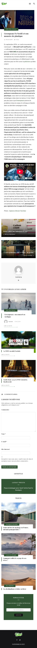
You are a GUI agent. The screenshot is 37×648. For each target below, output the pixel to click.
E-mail (4, 441)
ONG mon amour (11, 29)
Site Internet (5, 449)
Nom (3, 434)
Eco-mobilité (9, 585)
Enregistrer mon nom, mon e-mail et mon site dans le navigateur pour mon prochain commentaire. (17, 460)
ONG (14, 52)
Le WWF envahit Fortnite (12, 351)
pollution (27, 61)
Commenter (5, 410)
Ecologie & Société (11, 524)
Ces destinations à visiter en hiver (14, 589)
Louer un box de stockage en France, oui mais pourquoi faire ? (15, 528)
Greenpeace (20, 100)
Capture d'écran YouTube (17, 211)
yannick (18, 277)
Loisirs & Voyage (11, 555)
